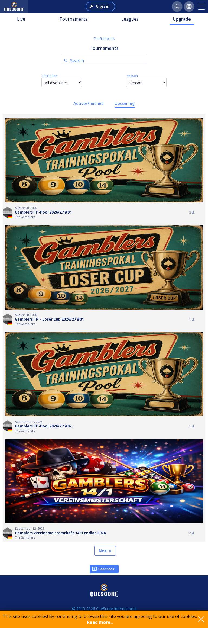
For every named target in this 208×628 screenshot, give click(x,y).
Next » (105, 550)
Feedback (106, 569)
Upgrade (182, 19)
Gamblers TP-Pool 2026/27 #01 (43, 212)
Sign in (103, 6)
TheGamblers (104, 38)
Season (132, 75)
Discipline (49, 75)
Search (77, 61)
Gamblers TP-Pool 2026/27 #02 (43, 426)
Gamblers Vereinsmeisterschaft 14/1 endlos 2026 (60, 532)
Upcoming (125, 103)
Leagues (130, 19)
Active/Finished (88, 103)
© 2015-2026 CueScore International (104, 608)
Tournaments (73, 19)
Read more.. (100, 622)
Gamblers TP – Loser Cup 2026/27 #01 (49, 319)
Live (21, 19)
